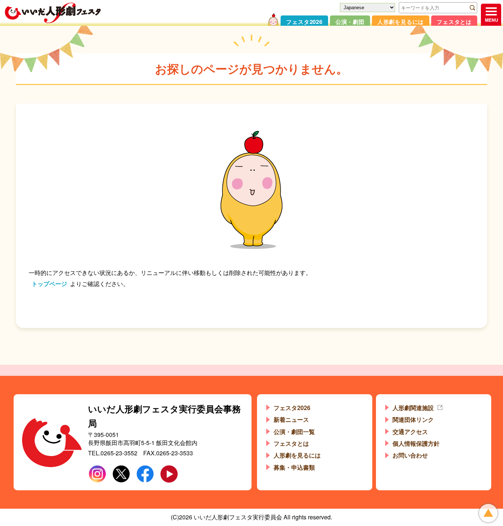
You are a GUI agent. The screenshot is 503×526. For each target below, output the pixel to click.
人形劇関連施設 (413, 407)
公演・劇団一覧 (294, 431)
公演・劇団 (350, 22)
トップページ (49, 283)
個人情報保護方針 (416, 443)
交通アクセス (410, 431)
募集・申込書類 (294, 467)
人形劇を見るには (400, 22)
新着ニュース (291, 419)
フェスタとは (454, 22)
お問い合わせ (410, 455)
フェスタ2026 (304, 22)
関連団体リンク (413, 419)
